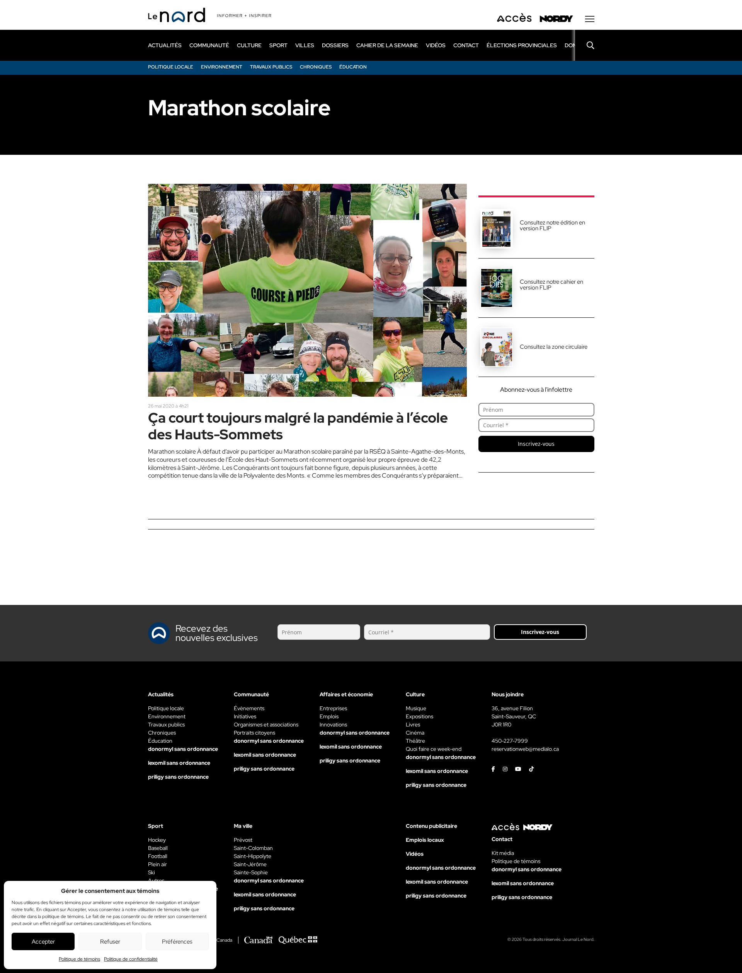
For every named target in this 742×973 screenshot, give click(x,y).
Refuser (110, 942)
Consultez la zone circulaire (553, 347)
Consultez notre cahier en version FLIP (551, 284)
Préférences (177, 942)
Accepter (43, 942)
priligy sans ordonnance (178, 776)
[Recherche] (584, 45)
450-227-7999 (510, 740)
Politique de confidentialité (131, 959)
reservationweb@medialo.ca (525, 748)
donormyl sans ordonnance (183, 748)
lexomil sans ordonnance (179, 762)
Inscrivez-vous (536, 443)
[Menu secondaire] (589, 19)
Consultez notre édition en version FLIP (552, 225)
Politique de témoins (79, 959)
